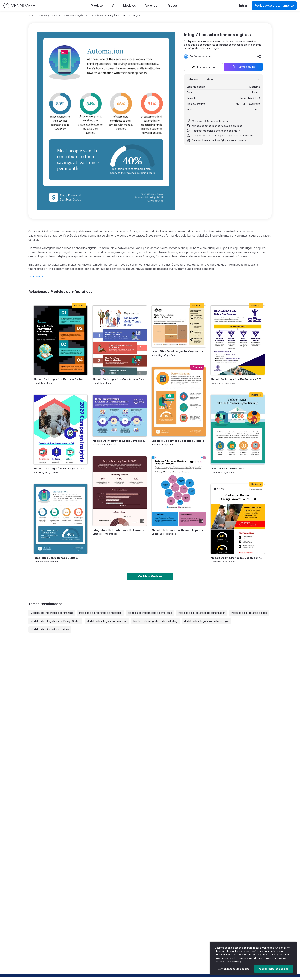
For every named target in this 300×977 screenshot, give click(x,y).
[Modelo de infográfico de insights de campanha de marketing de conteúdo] (61, 429)
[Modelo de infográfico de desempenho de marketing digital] (238, 519)
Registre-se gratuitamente (274, 5)
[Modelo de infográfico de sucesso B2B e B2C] (238, 340)
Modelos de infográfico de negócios (100, 612)
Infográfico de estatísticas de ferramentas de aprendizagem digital (120, 530)
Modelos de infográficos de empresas (150, 612)
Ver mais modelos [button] (150, 576)
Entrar (242, 5)
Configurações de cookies (234, 968)
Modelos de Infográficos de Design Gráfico (55, 621)
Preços (172, 5)
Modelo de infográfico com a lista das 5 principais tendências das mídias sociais (120, 379)
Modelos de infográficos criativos (50, 629)
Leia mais (35, 276)
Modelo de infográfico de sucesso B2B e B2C (238, 379)
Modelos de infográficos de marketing (155, 621)
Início (31, 15)
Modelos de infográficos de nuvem (107, 621)
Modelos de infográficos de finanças (52, 612)
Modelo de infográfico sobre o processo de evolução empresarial (120, 440)
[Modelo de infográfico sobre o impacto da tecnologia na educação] (179, 491)
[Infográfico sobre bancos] (238, 429)
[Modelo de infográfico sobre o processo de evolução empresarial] (120, 415)
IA (112, 5)
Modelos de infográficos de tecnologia (206, 621)
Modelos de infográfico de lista (249, 612)
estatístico (97, 15)
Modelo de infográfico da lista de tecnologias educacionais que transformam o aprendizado (61, 379)
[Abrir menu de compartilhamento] (259, 56)
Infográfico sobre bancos (227, 468)
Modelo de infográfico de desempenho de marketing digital (238, 557)
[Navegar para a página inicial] (19, 5)
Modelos (129, 5)
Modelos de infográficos (74, 15)
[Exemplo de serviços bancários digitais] (179, 401)
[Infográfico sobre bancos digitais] (61, 519)
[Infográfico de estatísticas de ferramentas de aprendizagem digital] (120, 491)
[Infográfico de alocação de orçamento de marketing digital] (179, 326)
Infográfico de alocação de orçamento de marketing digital (179, 351)
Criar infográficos (48, 15)
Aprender (152, 5)
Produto (97, 5)
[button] (203, 67)
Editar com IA (246, 67)
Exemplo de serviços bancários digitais (178, 440)
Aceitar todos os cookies (274, 968)
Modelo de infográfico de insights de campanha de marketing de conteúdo (61, 468)
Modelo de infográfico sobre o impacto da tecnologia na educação (179, 530)
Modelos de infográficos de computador (201, 612)
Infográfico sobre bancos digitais (56, 557)
